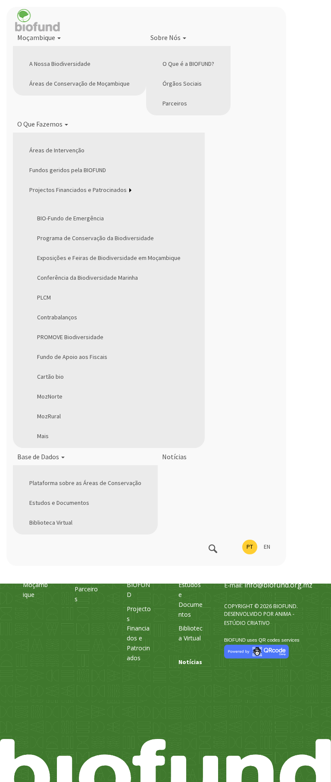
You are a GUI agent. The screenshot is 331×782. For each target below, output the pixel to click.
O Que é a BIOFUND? (188, 64)
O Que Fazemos (40, 124)
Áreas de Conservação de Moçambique (79, 83)
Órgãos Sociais (182, 83)
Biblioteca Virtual (50, 522)
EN (267, 546)
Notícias (174, 456)
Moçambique (36, 37)
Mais (43, 436)
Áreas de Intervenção (56, 150)
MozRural (49, 416)
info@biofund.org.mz (278, 585)
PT (250, 546)
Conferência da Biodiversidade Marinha (87, 277)
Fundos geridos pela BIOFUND (67, 170)
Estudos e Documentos (59, 503)
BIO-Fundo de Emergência (70, 218)
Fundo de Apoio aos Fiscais (72, 357)
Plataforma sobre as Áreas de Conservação (85, 483)
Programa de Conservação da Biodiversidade (95, 238)
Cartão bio (50, 376)
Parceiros (174, 103)
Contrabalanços (57, 317)
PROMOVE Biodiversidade (70, 337)
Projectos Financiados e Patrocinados (78, 190)
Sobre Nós (166, 37)
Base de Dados (38, 456)
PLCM (44, 297)
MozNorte (49, 396)
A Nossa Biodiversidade (60, 64)
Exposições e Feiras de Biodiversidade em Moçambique (109, 258)
